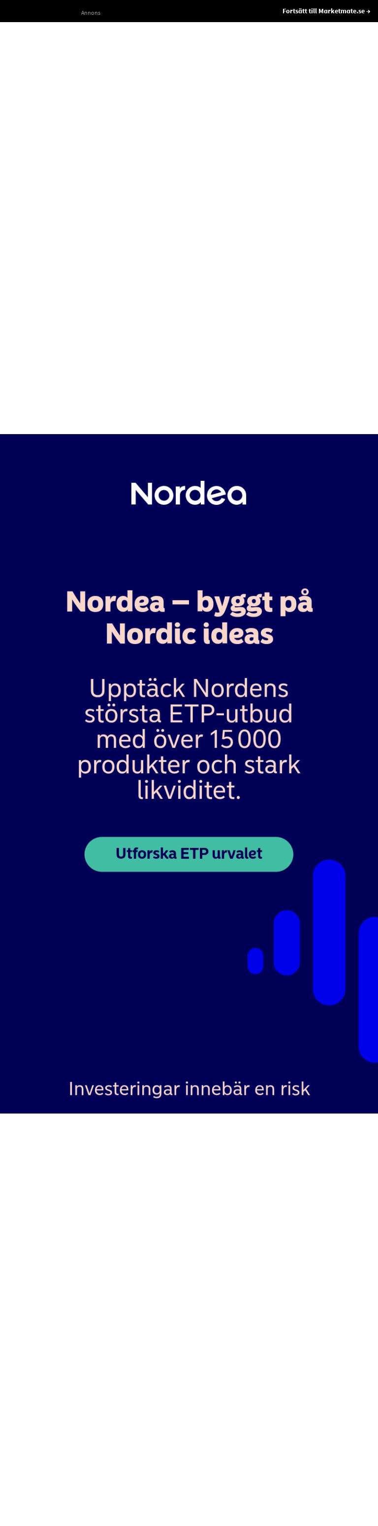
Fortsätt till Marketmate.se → (327, 10)
